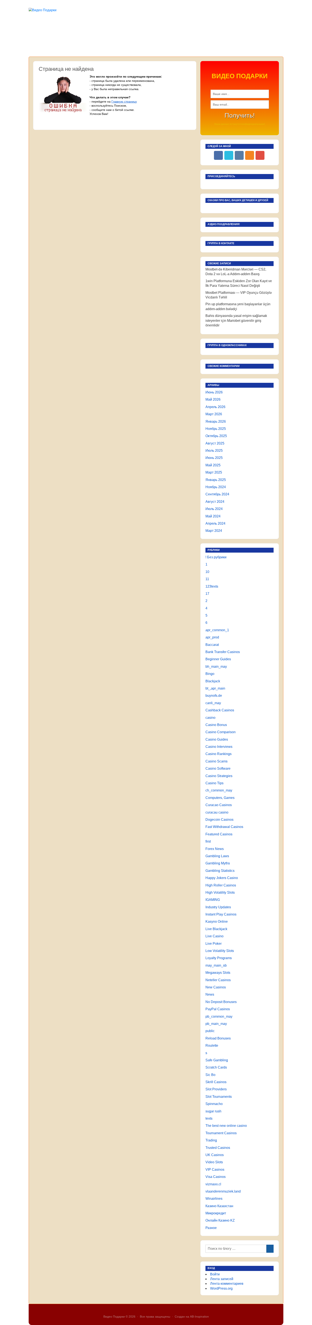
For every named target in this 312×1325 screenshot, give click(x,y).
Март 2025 (213, 472)
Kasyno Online (216, 921)
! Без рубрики (215, 557)
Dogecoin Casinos (219, 819)
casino (210, 717)
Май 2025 (213, 465)
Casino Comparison (220, 732)
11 (207, 579)
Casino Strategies (218, 776)
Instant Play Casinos (220, 914)
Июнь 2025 (214, 458)
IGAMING (212, 899)
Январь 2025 (215, 480)
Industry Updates (218, 907)
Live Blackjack (216, 929)
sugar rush (213, 1111)
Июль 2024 (214, 509)
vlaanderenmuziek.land (223, 1191)
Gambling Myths (217, 863)
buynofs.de (213, 695)
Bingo (209, 674)
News (209, 994)
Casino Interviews (218, 746)
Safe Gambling (216, 1060)
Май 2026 (213, 399)
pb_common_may (218, 1016)
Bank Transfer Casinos (222, 652)
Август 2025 (214, 443)
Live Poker (213, 943)
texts (208, 1118)
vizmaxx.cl (213, 1184)
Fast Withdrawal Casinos (224, 827)
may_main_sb (216, 965)
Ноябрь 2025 (215, 429)
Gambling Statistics (220, 870)
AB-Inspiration (199, 1316)
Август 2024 (214, 501)
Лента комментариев (226, 1283)
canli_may (213, 703)
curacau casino (216, 812)
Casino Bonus (216, 725)
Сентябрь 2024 (217, 494)
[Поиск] (270, 1249)
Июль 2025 (214, 450)
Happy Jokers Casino (221, 878)
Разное (211, 1228)
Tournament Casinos (221, 1133)
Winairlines (213, 1198)
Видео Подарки (114, 1316)
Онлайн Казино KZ (220, 1220)
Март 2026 (213, 414)
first (208, 841)
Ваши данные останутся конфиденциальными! (239, 124)
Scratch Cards (216, 1067)
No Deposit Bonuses (221, 1002)
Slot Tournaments (218, 1096)
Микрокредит (215, 1213)
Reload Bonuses (218, 1038)
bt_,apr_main (215, 688)
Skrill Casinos (215, 1082)
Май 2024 (213, 516)
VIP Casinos (214, 1169)
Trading (211, 1140)
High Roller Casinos (220, 885)
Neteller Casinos (218, 980)
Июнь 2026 (214, 392)
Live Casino (214, 936)
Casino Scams (216, 761)
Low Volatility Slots (219, 951)
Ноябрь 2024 (215, 487)
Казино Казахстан (219, 1206)
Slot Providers (216, 1089)
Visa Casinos (215, 1177)
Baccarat (212, 644)
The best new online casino (226, 1125)
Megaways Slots (217, 972)
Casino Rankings (218, 754)
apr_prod (212, 637)
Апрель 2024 (215, 523)
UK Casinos (214, 1155)
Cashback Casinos (219, 710)
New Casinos (215, 987)
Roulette (211, 1045)
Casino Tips (214, 783)
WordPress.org (221, 1288)
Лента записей (221, 1279)
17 (207, 593)
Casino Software (217, 768)
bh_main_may (216, 666)
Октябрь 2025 (216, 436)
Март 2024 (213, 530)
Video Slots (214, 1162)
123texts (211, 586)
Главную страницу (124, 101)
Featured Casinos (218, 834)
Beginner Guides (218, 659)
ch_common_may (218, 790)
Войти (215, 1274)
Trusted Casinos (217, 1147)
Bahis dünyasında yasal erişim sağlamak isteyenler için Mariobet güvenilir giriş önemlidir (236, 320)
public (210, 1031)
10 (207, 572)
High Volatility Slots (220, 892)
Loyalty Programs (218, 958)
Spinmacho (214, 1104)
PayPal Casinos (217, 1009)
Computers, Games (220, 798)
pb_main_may (216, 1023)
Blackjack (212, 681)
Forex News (214, 849)
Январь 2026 (215, 421)
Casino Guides (216, 739)
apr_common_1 (217, 630)
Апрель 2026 (215, 407)
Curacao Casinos (218, 805)
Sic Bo (210, 1075)
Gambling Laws (217, 856)
